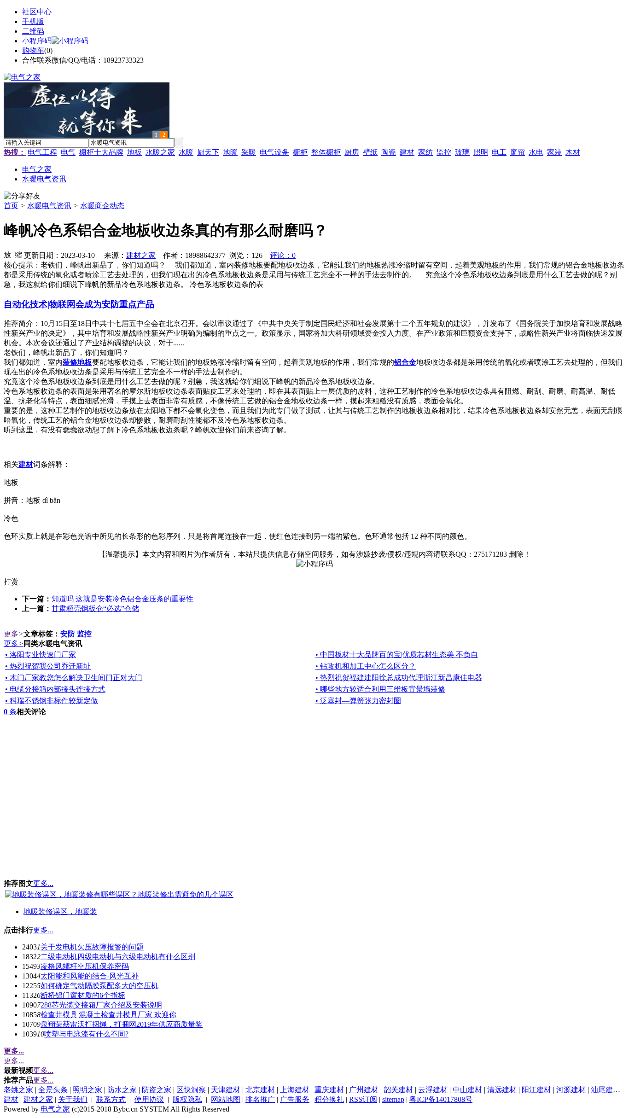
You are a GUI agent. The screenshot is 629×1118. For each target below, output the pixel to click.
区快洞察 (191, 1090)
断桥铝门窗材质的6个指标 (83, 995)
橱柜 (300, 152)
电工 (499, 152)
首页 (11, 206)
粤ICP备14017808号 (440, 1099)
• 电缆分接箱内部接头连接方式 (55, 689)
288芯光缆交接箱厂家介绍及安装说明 (101, 1005)
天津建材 (225, 1090)
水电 (536, 152)
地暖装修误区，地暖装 (60, 911)
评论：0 (283, 255)
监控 (444, 152)
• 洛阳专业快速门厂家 (40, 654)
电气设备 (274, 152)
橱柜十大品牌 (101, 152)
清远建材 (502, 1090)
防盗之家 (156, 1090)
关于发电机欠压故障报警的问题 (92, 947)
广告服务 (294, 1099)
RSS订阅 (363, 1099)
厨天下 (208, 152)
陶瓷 (388, 152)
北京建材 (260, 1090)
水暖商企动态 (102, 206)
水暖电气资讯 (49, 206)
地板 (134, 152)
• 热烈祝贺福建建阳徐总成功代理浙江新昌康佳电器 (398, 677)
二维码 (33, 31)
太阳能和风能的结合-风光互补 (90, 976)
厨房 (351, 152)
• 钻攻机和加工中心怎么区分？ (365, 666)
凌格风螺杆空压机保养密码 (85, 966)
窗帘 (517, 152)
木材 (572, 152)
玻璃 (462, 152)
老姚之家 (18, 1090)
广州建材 (364, 1090)
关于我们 (72, 1099)
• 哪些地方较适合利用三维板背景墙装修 (380, 689)
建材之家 (141, 255)
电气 (68, 152)
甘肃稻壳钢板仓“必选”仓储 (95, 608)
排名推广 (260, 1099)
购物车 (33, 50)
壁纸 (370, 152)
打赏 (11, 582)
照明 (480, 152)
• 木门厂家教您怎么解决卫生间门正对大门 (73, 677)
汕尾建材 (605, 1090)
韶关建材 (398, 1090)
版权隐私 (187, 1099)
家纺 (425, 152)
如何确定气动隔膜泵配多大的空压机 (99, 986)
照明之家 (87, 1090)
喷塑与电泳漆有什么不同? (86, 1034)
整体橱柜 (326, 152)
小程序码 (37, 41)
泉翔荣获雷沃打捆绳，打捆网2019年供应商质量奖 (122, 1024)
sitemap (393, 1099)
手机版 (33, 21)
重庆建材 (329, 1090)
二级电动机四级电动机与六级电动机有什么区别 (118, 957)
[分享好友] (22, 196)
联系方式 (111, 1099)
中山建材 (467, 1090)
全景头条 (53, 1090)
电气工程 (42, 152)
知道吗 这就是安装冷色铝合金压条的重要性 (122, 599)
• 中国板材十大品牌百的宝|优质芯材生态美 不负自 (396, 654)
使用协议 (149, 1099)
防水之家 (122, 1090)
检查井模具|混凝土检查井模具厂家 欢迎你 (108, 1015)
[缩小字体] (18, 254)
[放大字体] (7, 254)
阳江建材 (536, 1090)
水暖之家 (160, 152)
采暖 (248, 152)
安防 (67, 634)
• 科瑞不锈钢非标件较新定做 (51, 701)
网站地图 (225, 1099)
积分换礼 (329, 1099)
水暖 (186, 152)
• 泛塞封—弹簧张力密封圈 (358, 701)
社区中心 (37, 12)
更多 (13, 634)
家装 (554, 152)
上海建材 (294, 1090)
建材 (407, 152)
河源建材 (571, 1090)
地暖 (230, 152)
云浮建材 (433, 1090)
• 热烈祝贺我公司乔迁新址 (48, 666)
